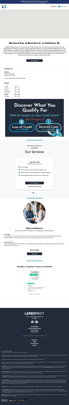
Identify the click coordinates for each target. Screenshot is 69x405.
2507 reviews (36, 279)
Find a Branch (34, 344)
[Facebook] (32, 322)
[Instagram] (36, 322)
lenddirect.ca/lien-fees (48, 367)
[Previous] (24, 290)
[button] (33, 195)
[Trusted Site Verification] (5, 402)
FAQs (34, 342)
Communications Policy (34, 328)
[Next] (45, 290)
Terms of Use (34, 332)
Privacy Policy (34, 330)
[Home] (4, 6)
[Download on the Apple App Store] (13, 402)
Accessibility (34, 327)
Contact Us (34, 340)
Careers (34, 345)
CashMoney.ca (43, 2)
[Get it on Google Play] (23, 402)
